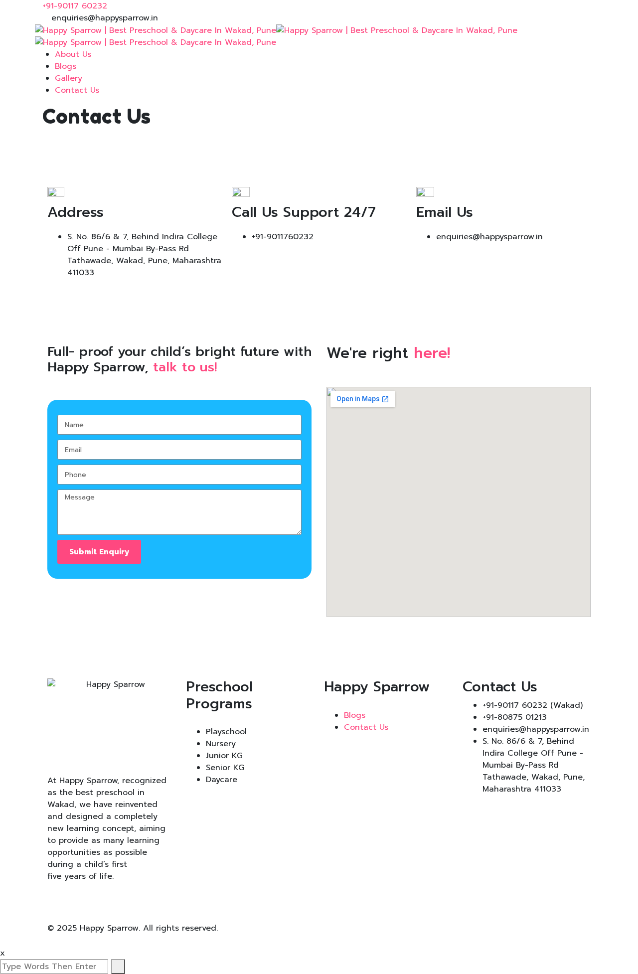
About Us (73, 54)
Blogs (65, 66)
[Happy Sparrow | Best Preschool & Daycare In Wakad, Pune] (155, 30)
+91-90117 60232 (74, 6)
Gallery (68, 78)
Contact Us (77, 90)
